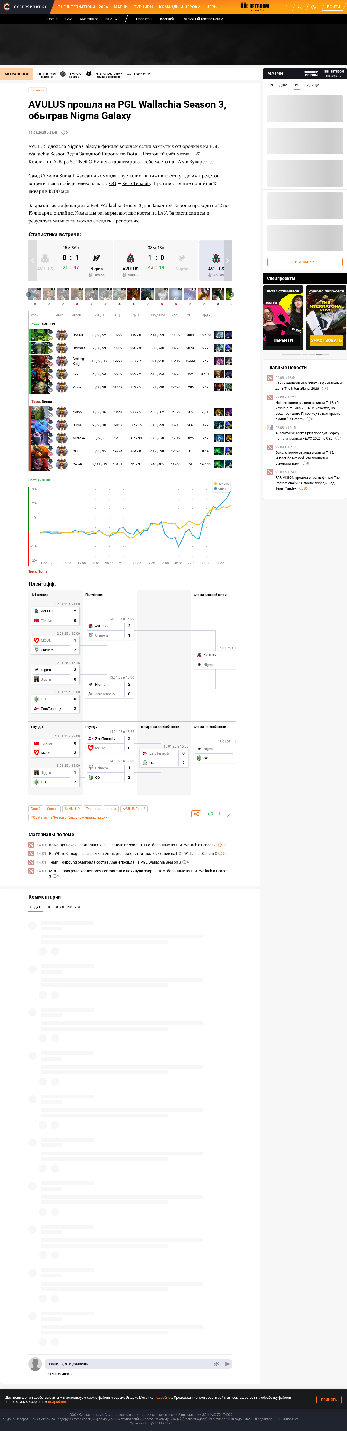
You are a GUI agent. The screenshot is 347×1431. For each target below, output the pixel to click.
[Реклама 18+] (334, 71)
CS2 (68, 19)
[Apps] (286, 7)
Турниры (143, 7)
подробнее (163, 1397)
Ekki (76, 374)
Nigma (111, 809)
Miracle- (79, 438)
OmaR (77, 464)
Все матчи (305, 262)
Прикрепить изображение (216, 1364)
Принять (329, 1400)
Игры (211, 7)
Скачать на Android (326, 341)
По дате (35, 907)
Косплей (167, 19)
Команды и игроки (179, 7)
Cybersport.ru (140, 1423)
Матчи (121, 7)
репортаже (128, 221)
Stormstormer (83, 348)
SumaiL (78, 425)
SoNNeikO (81, 335)
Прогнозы (144, 19)
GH (75, 451)
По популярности (64, 907)
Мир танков (89, 19)
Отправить (227, 1364)
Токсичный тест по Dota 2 (202, 19)
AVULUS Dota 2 (134, 809)
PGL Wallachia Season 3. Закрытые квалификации (69, 817)
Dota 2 (52, 19)
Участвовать (283, 340)
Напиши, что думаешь (68, 1364)
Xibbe (77, 387)
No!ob (77, 412)
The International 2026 (83, 7)
